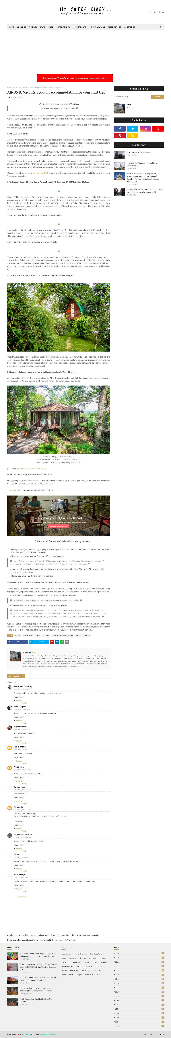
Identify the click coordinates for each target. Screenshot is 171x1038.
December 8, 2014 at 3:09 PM (22, 790)
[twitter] (154, 12)
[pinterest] (120, 135)
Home (9, 87)
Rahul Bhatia (20, 746)
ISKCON (88, 962)
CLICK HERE (16, 490)
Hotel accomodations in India (63, 635)
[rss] (132, 135)
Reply (16, 697)
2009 (139, 953)
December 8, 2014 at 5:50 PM (22, 810)
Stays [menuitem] (42, 27)
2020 (139, 1000)
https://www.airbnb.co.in (35, 468)
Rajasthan (73, 958)
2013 (139, 970)
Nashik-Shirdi (77, 962)
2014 (139, 975)
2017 (139, 987)
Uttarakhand (66, 954)
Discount (46, 635)
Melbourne (65, 962)
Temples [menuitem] (33, 27)
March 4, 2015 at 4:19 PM (21, 857)
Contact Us (160, 1034)
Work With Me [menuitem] (114, 27)
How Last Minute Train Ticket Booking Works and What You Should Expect (38, 978)
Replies (19, 700)
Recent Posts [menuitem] (79, 27)
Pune (95, 962)
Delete (21, 697)
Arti (8, 97)
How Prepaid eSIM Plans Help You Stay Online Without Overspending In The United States (38, 954)
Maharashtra (93, 958)
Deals (38, 635)
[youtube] (163, 12)
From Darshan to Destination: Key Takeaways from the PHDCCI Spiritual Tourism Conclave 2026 (38, 967)
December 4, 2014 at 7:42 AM (22, 729)
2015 (139, 979)
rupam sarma (20, 726)
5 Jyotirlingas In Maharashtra (138, 152)
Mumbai (83, 958)
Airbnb (10, 139)
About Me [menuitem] (21, 27)
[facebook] (150, 12)
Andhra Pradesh (67, 975)
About (151, 1034)
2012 (139, 966)
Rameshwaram (67, 966)
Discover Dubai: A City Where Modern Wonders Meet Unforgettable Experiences (36, 989)
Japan (64, 958)
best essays (19, 874)
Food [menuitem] (51, 27)
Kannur (99, 966)
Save (77, 635)
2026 (139, 1026)
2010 (139, 958)
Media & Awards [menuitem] (98, 27)
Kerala (64, 970)
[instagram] (158, 12)
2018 (139, 992)
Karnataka (89, 975)
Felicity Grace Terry (23, 686)
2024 (139, 1017)
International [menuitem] (63, 27)
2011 (139, 962)
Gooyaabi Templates (49, 1034)
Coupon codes (27, 635)
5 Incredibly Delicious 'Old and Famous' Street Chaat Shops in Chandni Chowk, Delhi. (145, 190)
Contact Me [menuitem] (129, 27)
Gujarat (104, 958)
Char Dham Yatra (96, 954)
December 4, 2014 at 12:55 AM (23, 709)
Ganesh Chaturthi (81, 954)
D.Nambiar (19, 807)
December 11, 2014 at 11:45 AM (23, 837)
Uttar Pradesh (88, 966)
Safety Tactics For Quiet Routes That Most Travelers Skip (36, 1000)
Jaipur (78, 966)
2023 (139, 1013)
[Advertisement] (85, 50)
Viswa (16, 854)
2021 (139, 1005)
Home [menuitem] (11, 27)
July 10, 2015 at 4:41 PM (21, 877)
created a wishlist (40, 173)
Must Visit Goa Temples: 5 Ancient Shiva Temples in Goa (142, 164)
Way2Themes (26, 1034)
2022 (139, 1009)
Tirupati (79, 975)
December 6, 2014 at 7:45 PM (22, 770)
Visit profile (130, 108)
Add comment (21, 896)
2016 (139, 983)
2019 (139, 996)
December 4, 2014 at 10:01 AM (23, 749)
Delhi (98, 975)
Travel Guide (85, 970)
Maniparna (19, 767)
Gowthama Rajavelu (23, 834)
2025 (139, 1022)
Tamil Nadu (74, 970)
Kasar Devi (97, 970)
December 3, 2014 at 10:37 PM (23, 689)
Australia (104, 962)
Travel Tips (16, 87)
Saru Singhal (20, 706)
